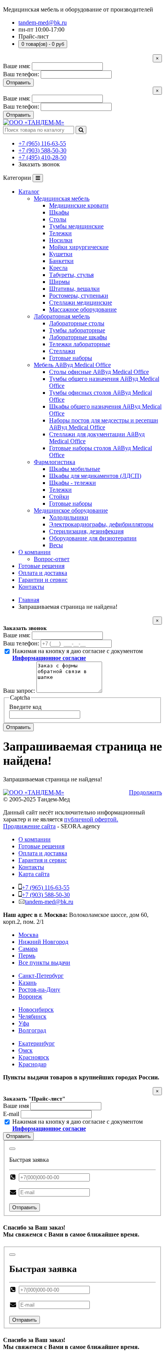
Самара (28, 948)
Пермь (26, 955)
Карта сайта (34, 874)
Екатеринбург (36, 1043)
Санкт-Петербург (41, 975)
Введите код (25, 707)
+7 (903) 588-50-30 (42, 150)
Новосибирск (36, 1009)
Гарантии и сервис (43, 579)
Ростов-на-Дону (39, 989)
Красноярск (33, 1057)
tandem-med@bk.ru (42, 22)
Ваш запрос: (19, 690)
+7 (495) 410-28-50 (42, 157)
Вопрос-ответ (51, 559)
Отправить (18, 82)
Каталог (29, 191)
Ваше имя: (16, 66)
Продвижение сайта (29, 826)
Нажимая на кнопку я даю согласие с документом (77, 654)
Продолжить (145, 792)
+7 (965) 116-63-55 (42, 143)
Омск (25, 1050)
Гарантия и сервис (42, 860)
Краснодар (32, 1064)
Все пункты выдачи (44, 962)
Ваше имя (16, 1106)
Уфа (23, 1023)
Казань (27, 982)
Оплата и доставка (42, 573)
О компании (34, 552)
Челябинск (32, 1016)
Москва (28, 935)
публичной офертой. (91, 819)
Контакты (31, 586)
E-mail (11, 1114)
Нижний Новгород (43, 941)
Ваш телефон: (21, 74)
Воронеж (30, 996)
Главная (28, 600)
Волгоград (32, 1030)
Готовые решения (41, 566)
